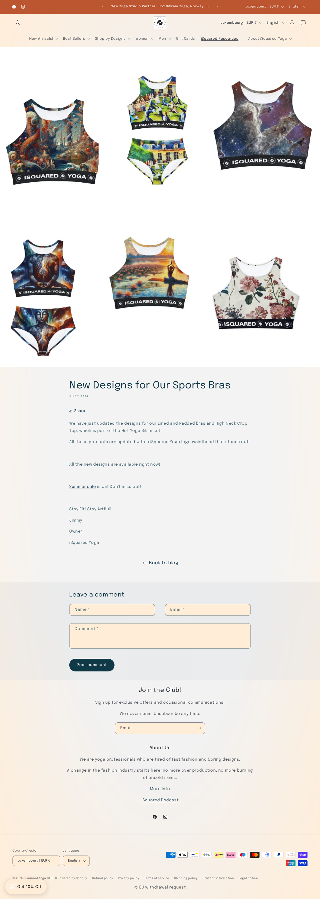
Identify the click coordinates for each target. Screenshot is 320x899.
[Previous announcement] (102, 6)
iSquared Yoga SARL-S (41, 878)
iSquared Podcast (160, 800)
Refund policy (102, 878)
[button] (18, 22)
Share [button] (79, 411)
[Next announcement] (217, 6)
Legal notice (248, 878)
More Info (160, 789)
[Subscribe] (199, 728)
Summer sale (82, 487)
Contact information (218, 878)
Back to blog (163, 563)
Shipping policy (186, 878)
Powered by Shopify (72, 878)
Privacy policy (128, 878)
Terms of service (156, 878)
